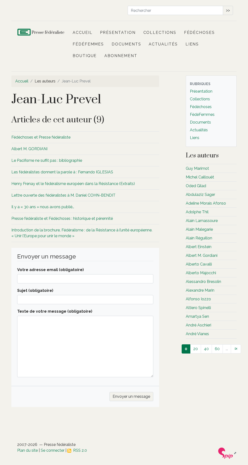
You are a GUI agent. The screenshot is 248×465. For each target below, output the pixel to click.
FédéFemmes (88, 44)
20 (195, 349)
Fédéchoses (199, 32)
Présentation (117, 32)
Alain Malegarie (199, 229)
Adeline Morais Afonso (206, 203)
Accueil (82, 32)
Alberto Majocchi (201, 273)
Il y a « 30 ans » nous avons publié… (42, 207)
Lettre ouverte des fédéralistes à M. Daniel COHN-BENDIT (63, 195)
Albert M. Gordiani (201, 255)
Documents (126, 44)
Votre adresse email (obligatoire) (50, 269)
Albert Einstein (198, 246)
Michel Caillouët (200, 177)
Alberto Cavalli (199, 264)
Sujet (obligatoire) (35, 290)
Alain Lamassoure (202, 220)
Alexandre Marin (200, 290)
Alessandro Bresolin (203, 281)
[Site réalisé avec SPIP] (227, 453)
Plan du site (27, 450)
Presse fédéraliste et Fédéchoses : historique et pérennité (62, 218)
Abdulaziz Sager (200, 194)
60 (217, 349)
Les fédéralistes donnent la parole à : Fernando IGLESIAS (62, 172)
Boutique (85, 55)
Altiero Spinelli (198, 307)
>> (228, 10)
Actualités (163, 44)
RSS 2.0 (79, 450)
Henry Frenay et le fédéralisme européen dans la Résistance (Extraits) (73, 183)
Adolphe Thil (197, 212)
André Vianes (197, 334)
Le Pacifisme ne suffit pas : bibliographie (46, 160)
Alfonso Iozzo (198, 299)
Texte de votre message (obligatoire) (54, 311)
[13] (236, 349)
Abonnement (120, 55)
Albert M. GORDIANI (29, 149)
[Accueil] (41, 32)
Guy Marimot (197, 168)
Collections (159, 32)
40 (206, 349)
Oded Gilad (196, 186)
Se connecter (52, 450)
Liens (192, 44)
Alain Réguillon (199, 238)
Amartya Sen (197, 316)
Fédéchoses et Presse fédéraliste (40, 137)
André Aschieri (198, 325)
